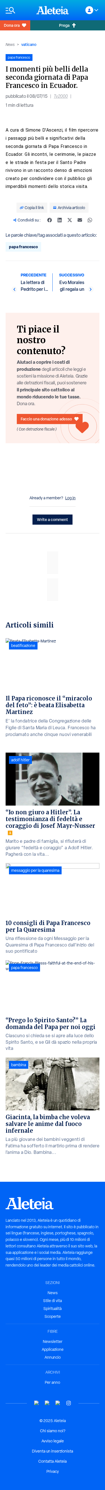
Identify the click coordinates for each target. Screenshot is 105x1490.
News (10, 44)
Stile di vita (52, 1300)
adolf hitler (20, 759)
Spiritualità (52, 1308)
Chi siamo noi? (52, 1430)
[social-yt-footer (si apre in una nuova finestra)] (36, 1403)
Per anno (52, 1382)
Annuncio (53, 1357)
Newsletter (52, 1341)
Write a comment (52, 519)
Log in (70, 497)
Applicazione (53, 1349)
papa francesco (23, 246)
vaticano (28, 44)
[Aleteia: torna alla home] (52, 10)
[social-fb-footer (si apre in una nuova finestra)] (47, 1403)
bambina (18, 1064)
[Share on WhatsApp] (90, 220)
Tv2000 (61, 96)
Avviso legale (52, 1441)
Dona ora (12, 25)
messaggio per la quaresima (35, 870)
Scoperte (53, 1316)
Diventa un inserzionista (52, 1451)
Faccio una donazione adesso (46, 419)
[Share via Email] (80, 220)
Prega (64, 25)
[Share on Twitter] (69, 220)
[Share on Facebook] (49, 220)
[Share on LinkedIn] (59, 220)
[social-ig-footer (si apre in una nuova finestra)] (68, 1403)
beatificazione (23, 645)
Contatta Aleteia (52, 1461)
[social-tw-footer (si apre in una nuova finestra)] (57, 1403)
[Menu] (18, 10)
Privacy (52, 1471)
